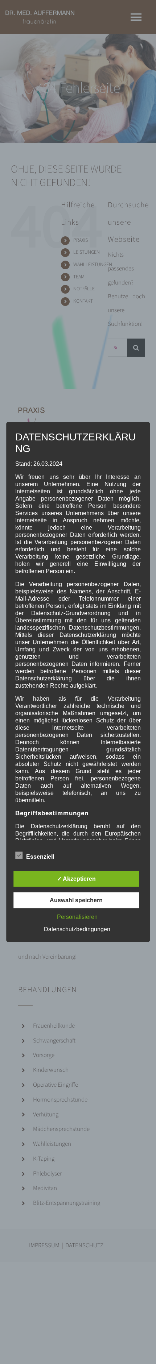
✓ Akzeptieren (76, 879)
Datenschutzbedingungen (77, 929)
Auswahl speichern (76, 900)
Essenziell (40, 857)
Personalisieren (77, 917)
